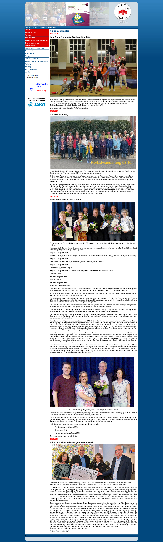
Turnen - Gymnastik (32, 59)
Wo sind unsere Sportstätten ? (35, 48)
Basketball (29, 51)
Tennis (27, 56)
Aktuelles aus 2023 (59, 31)
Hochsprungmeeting (32, 43)
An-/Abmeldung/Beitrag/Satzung (36, 40)
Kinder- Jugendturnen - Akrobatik (36, 61)
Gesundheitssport (31, 69)
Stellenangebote (30, 46)
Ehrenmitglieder (30, 38)
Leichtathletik (29, 53)
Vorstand (28, 35)
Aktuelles (28, 30)
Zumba (27, 72)
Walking (28, 67)
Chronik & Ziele (30, 32)
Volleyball (28, 64)
